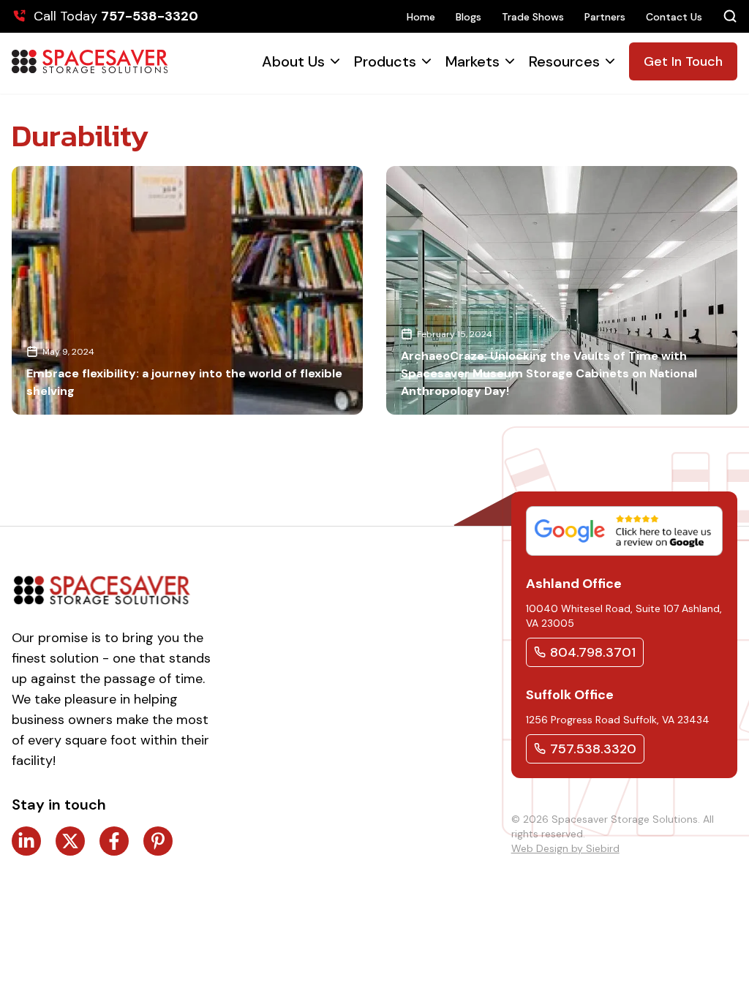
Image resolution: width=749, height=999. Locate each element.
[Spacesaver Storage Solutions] (90, 61)
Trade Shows (533, 16)
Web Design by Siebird (565, 848)
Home (421, 16)
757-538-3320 (149, 16)
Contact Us (674, 16)
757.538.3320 (593, 749)
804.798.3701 (593, 652)
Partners (604, 16)
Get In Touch (683, 61)
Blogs (468, 16)
